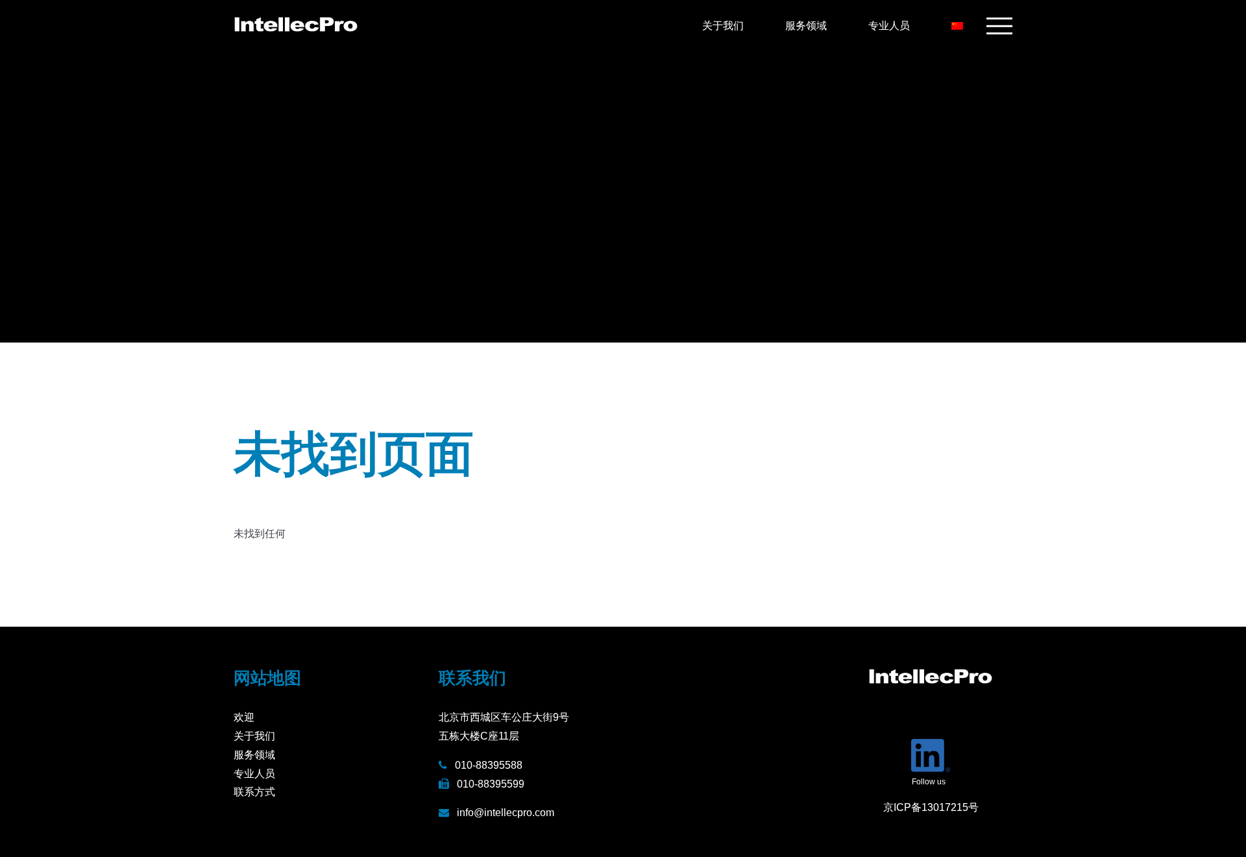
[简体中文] (958, 26)
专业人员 (889, 25)
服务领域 (806, 25)
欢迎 (244, 717)
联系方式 (254, 791)
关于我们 (723, 25)
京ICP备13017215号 (931, 807)
